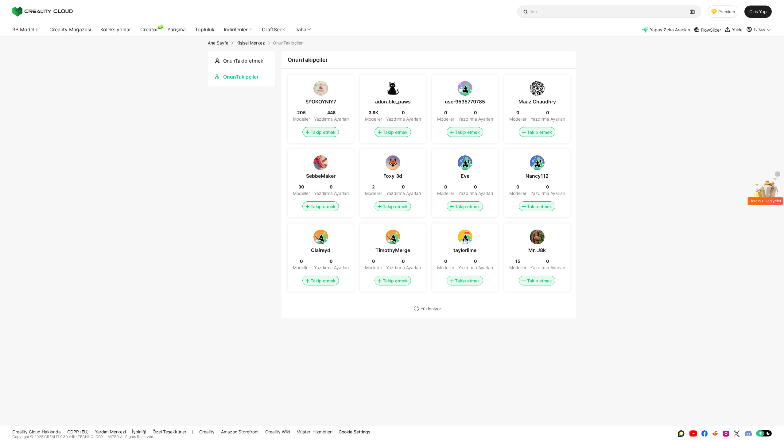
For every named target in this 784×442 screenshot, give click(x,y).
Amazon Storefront (240, 431)
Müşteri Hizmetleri (314, 431)
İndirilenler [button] (236, 29)
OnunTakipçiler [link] (288, 42)
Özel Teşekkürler (169, 431)
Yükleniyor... (432, 308)
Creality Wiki (277, 431)
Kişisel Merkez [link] (250, 42)
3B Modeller (26, 29)
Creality (207, 431)
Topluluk (205, 29)
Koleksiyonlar (115, 29)
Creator (149, 29)
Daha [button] (300, 29)
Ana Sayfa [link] (218, 42)
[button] (759, 29)
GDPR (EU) (78, 431)
